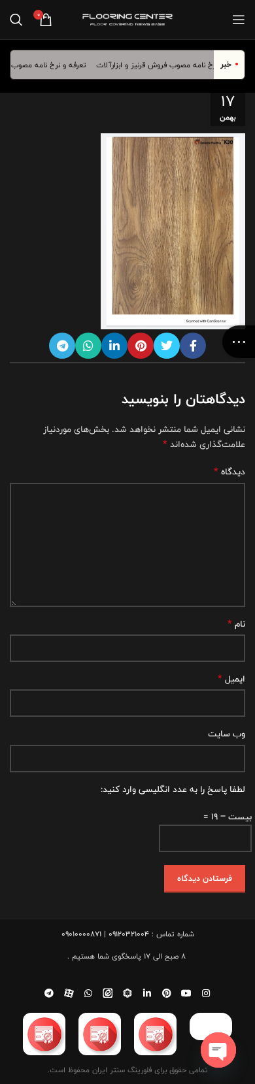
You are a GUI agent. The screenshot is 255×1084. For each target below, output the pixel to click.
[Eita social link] (108, 993)
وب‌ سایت (226, 734)
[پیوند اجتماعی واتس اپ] (88, 346)
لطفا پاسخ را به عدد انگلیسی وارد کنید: (173, 789)
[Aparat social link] (68, 993)
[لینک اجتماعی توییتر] (167, 346)
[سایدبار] (238, 341)
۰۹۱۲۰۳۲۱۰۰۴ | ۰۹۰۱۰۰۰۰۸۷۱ (105, 933)
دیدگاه (229, 472)
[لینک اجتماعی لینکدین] (114, 346)
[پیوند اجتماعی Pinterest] (141, 346)
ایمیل (231, 679)
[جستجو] (16, 20)
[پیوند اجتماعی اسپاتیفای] (127, 993)
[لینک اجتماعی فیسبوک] (193, 346)
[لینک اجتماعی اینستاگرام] (206, 993)
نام (236, 624)
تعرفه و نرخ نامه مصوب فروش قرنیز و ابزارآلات (174, 64)
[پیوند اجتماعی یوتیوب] (186, 993)
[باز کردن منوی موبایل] (239, 20)
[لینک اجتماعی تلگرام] (62, 346)
